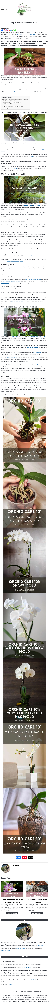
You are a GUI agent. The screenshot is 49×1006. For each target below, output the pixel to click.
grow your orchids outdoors (17, 301)
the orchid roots (20, 34)
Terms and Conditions (27, 967)
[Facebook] (2, 30)
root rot (5, 281)
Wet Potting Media (8, 103)
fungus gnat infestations (13, 281)
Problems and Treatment (31, 25)
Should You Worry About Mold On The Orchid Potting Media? (16, 99)
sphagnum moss (5, 283)
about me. (40, 945)
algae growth (15, 336)
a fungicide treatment (12, 357)
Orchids (23, 25)
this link (15, 91)
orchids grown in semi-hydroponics (36, 336)
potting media (28, 205)
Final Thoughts (6, 108)
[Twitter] (11, 30)
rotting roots (36, 205)
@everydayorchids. (20, 948)
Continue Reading (12, 913)
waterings (30, 156)
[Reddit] (9, 30)
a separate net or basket (32, 347)
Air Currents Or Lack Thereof (10, 105)
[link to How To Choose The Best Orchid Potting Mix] (37, 889)
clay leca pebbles (37, 352)
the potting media (31, 34)
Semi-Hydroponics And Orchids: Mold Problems (13, 106)
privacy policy (10, 984)
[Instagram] (7, 30)
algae (41, 338)
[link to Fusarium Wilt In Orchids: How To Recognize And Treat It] (12, 889)
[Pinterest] (4, 30)
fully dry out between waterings (33, 279)
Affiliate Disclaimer (33, 979)
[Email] (13, 30)
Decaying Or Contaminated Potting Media (13, 102)
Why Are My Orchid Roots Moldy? (10, 100)
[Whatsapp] (15, 30)
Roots (38, 25)
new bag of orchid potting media (15, 261)
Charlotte (16, 25)
